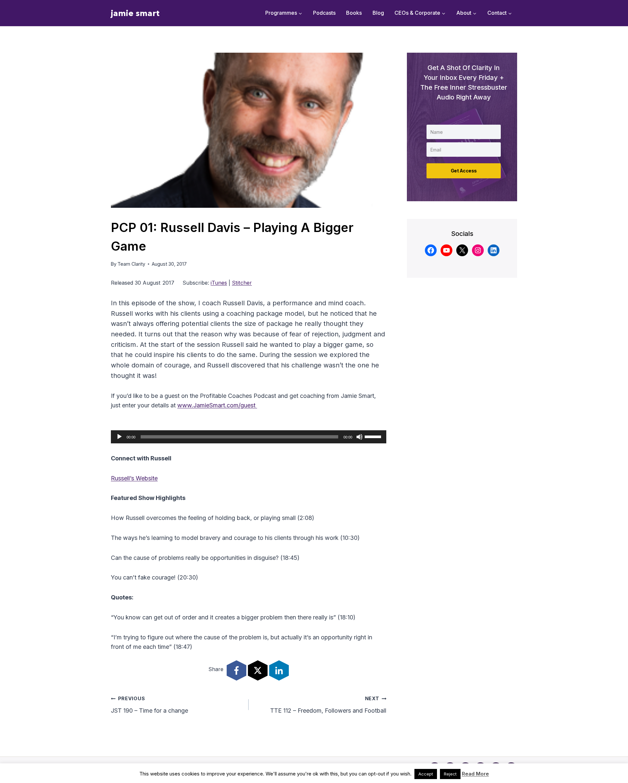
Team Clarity (131, 264)
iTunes (219, 282)
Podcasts (324, 12)
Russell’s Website (134, 478)
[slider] (374, 436)
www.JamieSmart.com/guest (217, 405)
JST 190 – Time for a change (149, 705)
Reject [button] (450, 773)
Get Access (464, 170)
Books (354, 12)
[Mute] (359, 437)
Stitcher (242, 282)
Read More (475, 774)
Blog (378, 12)
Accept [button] (425, 773)
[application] (248, 436)
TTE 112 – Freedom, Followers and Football (328, 705)
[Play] (119, 437)
